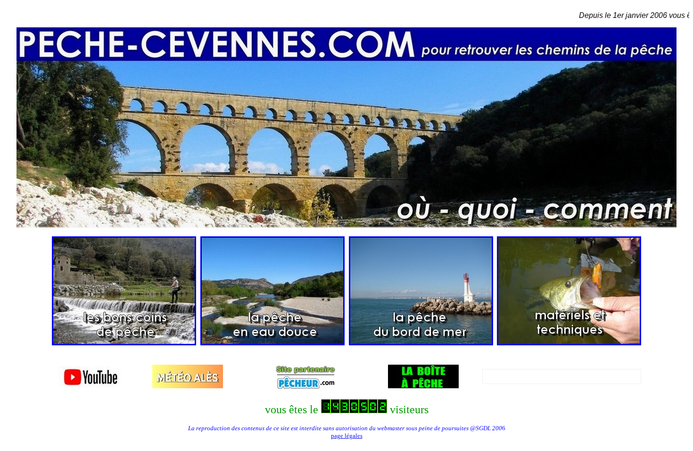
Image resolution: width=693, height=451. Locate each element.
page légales (347, 435)
